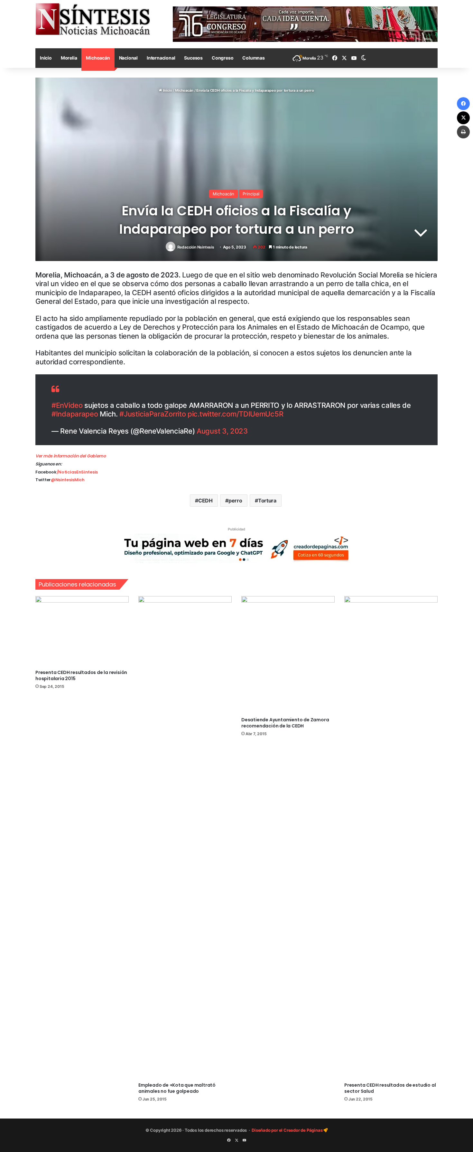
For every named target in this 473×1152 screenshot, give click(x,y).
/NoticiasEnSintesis (77, 472)
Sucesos (193, 58)
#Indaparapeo (74, 414)
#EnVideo (67, 405)
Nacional (128, 58)
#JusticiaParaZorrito (152, 414)
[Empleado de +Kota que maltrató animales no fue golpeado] (185, 837)
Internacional (161, 58)
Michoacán (98, 58)
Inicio (46, 58)
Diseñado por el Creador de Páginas (287, 1130)
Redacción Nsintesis (195, 247)
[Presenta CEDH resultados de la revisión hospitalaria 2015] (82, 631)
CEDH (205, 500)
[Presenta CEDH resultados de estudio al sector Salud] (391, 837)
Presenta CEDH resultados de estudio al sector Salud (390, 1088)
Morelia (69, 58)
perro (235, 500)
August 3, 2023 (222, 431)
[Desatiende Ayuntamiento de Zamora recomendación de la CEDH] (288, 655)
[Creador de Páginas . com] (236, 548)
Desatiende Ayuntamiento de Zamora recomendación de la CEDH (285, 722)
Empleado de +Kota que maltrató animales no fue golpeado (177, 1088)
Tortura (267, 500)
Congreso (222, 58)
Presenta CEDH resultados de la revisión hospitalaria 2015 (81, 675)
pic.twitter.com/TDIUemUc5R (235, 414)
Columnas (253, 58)
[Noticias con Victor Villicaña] (92, 19)
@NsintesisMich (68, 480)
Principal (251, 193)
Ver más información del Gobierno (70, 456)
